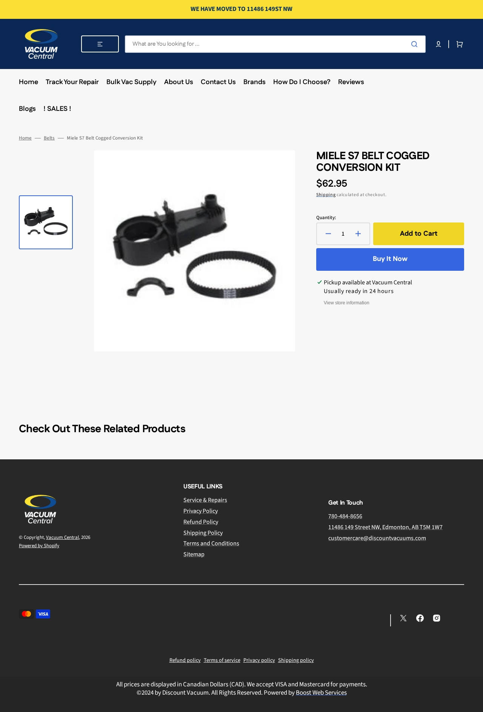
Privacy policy (259, 660)
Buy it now (390, 259)
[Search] (416, 44)
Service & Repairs (205, 500)
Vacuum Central (62, 537)
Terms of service (222, 660)
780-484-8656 (345, 516)
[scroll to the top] (473, 702)
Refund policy (185, 660)
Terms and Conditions (211, 543)
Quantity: (326, 218)
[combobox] (275, 44)
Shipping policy (296, 660)
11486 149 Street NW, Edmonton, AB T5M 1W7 (385, 527)
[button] (438, 44)
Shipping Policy (203, 533)
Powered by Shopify (39, 545)
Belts (49, 138)
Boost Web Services (321, 692)
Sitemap (194, 554)
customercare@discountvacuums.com (377, 538)
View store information (346, 302)
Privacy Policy (200, 511)
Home (25, 138)
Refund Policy (200, 522)
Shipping (326, 195)
